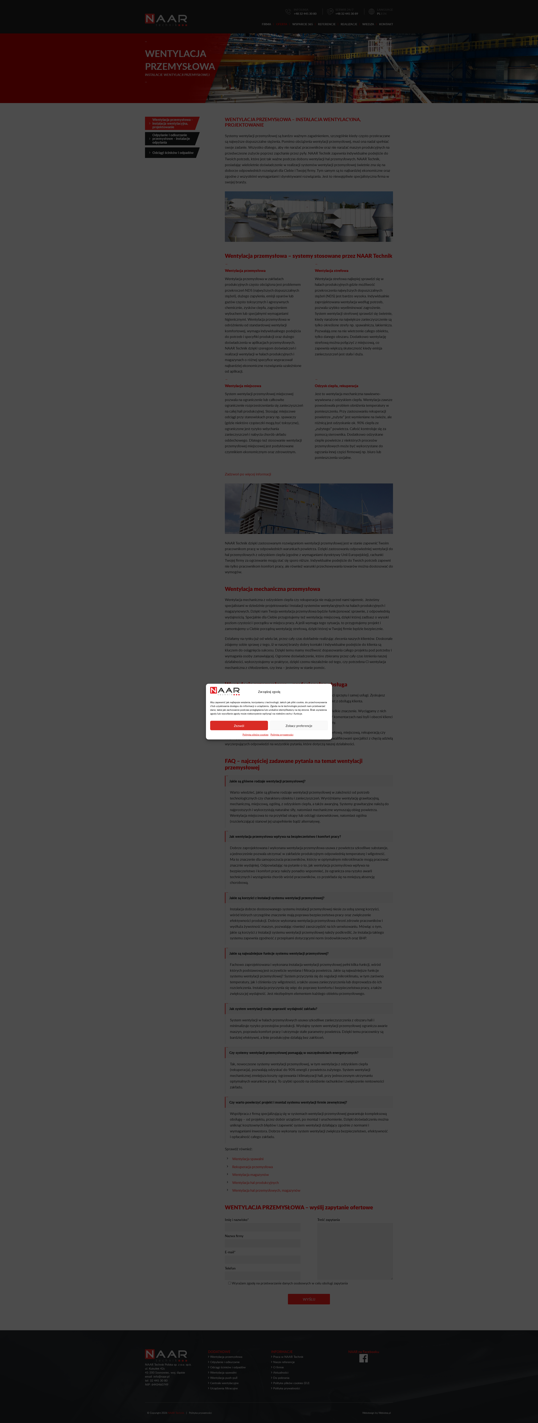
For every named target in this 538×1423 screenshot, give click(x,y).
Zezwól (239, 725)
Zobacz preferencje (299, 725)
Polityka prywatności (281, 734)
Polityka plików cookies (255, 734)
